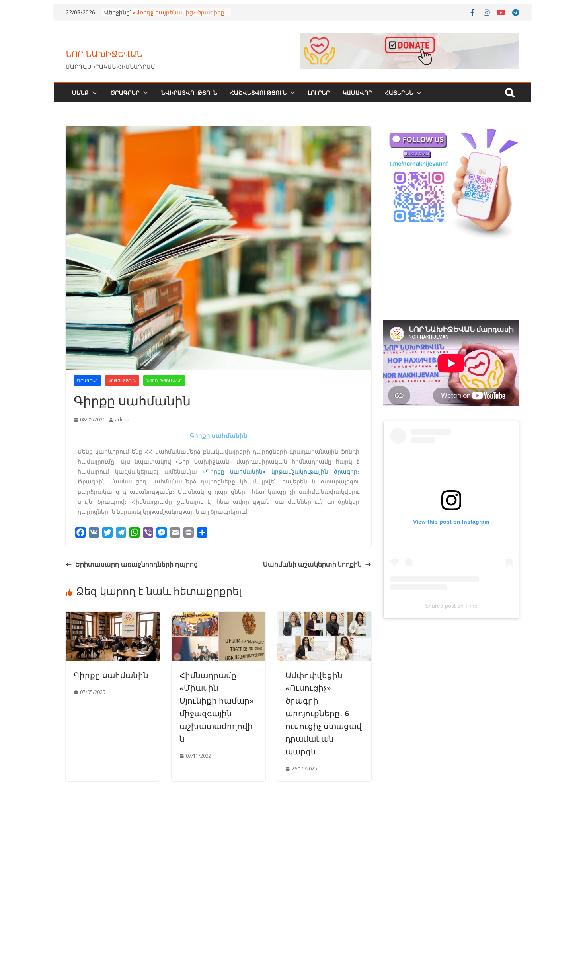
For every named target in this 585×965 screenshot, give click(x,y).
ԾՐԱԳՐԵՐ (125, 92)
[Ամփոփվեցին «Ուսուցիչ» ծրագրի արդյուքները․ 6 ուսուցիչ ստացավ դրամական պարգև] (324, 617)
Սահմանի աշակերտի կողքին (312, 564)
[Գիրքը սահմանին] (113, 617)
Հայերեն (399, 92)
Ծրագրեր (87, 380)
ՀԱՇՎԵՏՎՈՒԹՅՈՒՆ (258, 92)
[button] (93, 92)
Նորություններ (164, 380)
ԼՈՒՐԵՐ (319, 92)
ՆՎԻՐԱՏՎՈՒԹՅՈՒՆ (189, 92)
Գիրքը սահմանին (111, 675)
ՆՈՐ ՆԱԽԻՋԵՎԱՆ (104, 53)
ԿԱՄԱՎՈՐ (357, 92)
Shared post (440, 605)
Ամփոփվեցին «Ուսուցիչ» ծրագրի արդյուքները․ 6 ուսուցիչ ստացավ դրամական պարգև (323, 713)
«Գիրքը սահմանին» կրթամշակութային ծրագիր (280, 471)
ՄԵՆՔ (80, 92)
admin (122, 419)
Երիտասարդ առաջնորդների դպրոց (136, 564)
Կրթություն (122, 380)
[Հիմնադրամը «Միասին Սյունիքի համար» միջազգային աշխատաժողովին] (218, 617)
